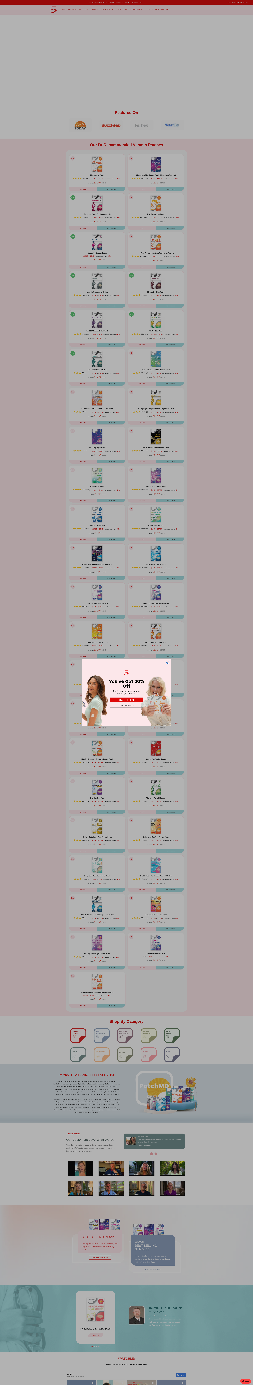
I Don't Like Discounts (126, 705)
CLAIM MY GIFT (126, 700)
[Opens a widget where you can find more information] (245, 1381)
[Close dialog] (168, 662)
